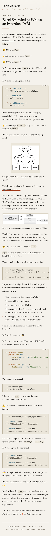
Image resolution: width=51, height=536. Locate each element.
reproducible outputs (11, 190)
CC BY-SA (32, 527)
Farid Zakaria (11, 6)
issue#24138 (8, 41)
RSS (42, 527)
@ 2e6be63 (14, 527)
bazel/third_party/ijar (11, 256)
